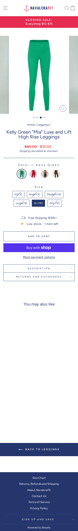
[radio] (22, 174)
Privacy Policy (39, 508)
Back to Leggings (41, 449)
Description (39, 268)
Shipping (25, 150)
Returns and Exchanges (39, 276)
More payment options (39, 257)
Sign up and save (38, 519)
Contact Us (39, 496)
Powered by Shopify (39, 527)
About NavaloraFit (39, 490)
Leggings (43, 124)
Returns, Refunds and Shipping (39, 483)
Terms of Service (39, 502)
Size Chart (39, 477)
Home (31, 124)
